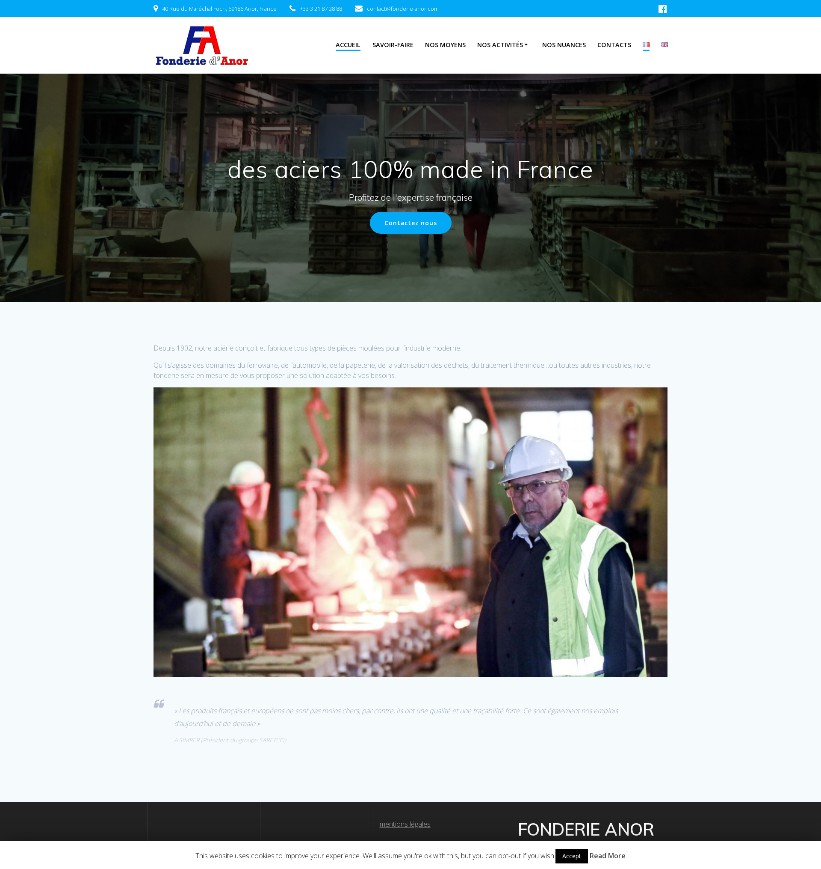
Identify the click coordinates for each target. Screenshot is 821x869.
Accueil (348, 45)
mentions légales (405, 824)
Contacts (614, 45)
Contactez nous (410, 223)
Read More (608, 855)
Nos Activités (500, 45)
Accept (571, 856)
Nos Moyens (445, 45)
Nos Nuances (564, 45)
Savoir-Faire (392, 45)
